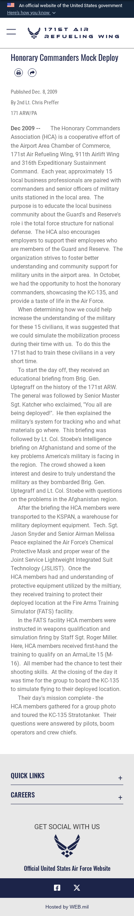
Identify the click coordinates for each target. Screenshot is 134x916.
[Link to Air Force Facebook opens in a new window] (57, 888)
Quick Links (27, 775)
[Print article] (18, 72)
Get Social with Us (67, 827)
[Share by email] (32, 72)
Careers (23, 794)
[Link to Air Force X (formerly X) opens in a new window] (76, 888)
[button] (32, 12)
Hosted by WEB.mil (67, 907)
